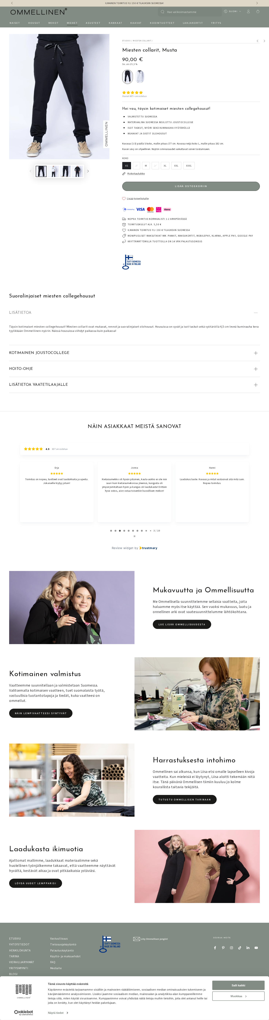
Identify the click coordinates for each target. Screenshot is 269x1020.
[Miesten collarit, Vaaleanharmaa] (260, 41)
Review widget (123, 548)
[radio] (127, 77)
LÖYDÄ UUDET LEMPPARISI (35, 883)
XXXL (189, 165)
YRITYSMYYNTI (18, 968)
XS (126, 165)
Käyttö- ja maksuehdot (65, 956)
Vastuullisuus (59, 938)
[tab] (111, 531)
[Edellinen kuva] (12, 3)
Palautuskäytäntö (62, 950)
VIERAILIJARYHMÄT (21, 962)
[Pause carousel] (134, 536)
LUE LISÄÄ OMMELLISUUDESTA (182, 624)
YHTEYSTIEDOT (19, 944)
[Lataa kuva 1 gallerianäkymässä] (41, 171)
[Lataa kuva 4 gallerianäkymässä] (77, 171)
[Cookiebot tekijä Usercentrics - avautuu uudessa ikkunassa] (24, 1013)
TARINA (14, 956)
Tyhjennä (215, 12)
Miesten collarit (142, 40)
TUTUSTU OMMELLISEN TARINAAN (184, 799)
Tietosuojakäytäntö (63, 944)
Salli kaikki (238, 985)
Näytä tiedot (55, 1012)
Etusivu (126, 40)
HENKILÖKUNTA (20, 950)
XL (165, 165)
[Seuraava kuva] (257, 3)
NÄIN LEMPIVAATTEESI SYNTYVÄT (41, 713)
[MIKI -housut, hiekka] (266, 41)
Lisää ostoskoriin (191, 186)
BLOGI (13, 974)
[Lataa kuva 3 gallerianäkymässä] (65, 171)
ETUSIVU (15, 938)
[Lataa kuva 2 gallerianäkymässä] (53, 171)
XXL (176, 165)
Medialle (56, 968)
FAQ (52, 962)
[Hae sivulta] (162, 12)
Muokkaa (236, 996)
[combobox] (188, 11)
